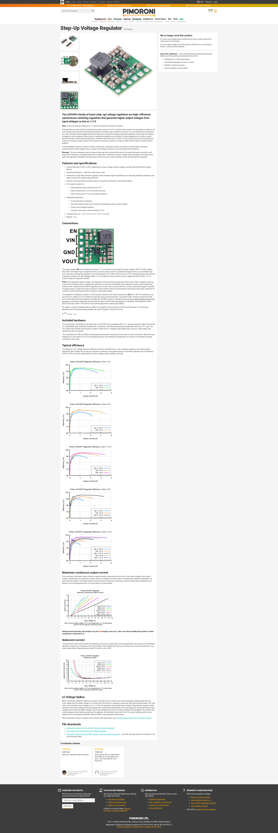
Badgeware (148, 19)
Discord (110, 2)
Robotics (139, 22)
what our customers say (117, 802)
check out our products (116, 805)
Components (158, 22)
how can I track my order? (201, 797)
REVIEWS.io (71, 775)
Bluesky (93, 2)
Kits (169, 19)
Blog (79, 2)
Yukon (167, 22)
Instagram (123, 811)
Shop (68, 2)
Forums (86, 2)
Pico (110, 19)
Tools (175, 19)
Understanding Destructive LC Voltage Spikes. (134, 718)
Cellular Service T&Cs (153, 827)
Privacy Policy (138, 827)
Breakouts (136, 19)
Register (208, 2)
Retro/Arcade (148, 22)
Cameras (103, 22)
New (181, 19)
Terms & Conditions (124, 827)
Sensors (119, 22)
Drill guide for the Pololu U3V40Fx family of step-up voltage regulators (93, 734)
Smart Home (160, 19)
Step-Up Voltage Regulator (77, 772)
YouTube (101, 2)
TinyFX (173, 22)
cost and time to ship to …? (201, 800)
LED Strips (110, 22)
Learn (74, 2)
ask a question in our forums (160, 802)
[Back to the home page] (139, 12)
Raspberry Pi (100, 19)
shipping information (157, 799)
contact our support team (159, 805)
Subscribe (67, 806)
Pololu (130, 29)
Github (116, 2)
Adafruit (127, 19)
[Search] (93, 10)
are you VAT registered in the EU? (203, 803)
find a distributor (155, 808)
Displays (95, 22)
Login (215, 2)
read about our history (116, 799)
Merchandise (181, 22)
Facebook (115, 811)
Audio (125, 22)
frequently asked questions (205, 809)
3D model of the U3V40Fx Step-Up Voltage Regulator (86, 731)
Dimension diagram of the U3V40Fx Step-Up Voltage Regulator (90, 728)
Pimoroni (117, 19)
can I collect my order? (199, 806)
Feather (131, 22)
